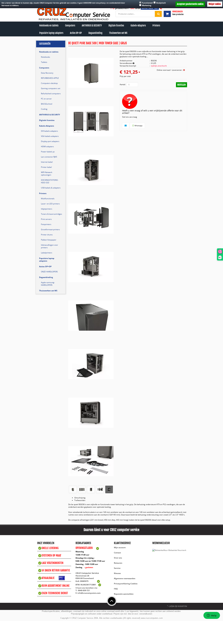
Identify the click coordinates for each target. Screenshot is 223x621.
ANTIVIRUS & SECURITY (92, 25)
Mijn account (120, 547)
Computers (70, 25)
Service (117, 568)
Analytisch (161, 3)
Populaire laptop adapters (51, 32)
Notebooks (45, 57)
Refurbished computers (51, 93)
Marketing (146, 5)
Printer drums (47, 234)
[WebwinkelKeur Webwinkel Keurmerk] (169, 550)
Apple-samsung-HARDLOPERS (48, 283)
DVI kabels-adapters (49, 131)
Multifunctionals (47, 198)
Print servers (46, 219)
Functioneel (147, 3)
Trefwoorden (79, 500)
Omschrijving (79, 497)
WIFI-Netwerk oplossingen (46, 173)
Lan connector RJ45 (49, 157)
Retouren (118, 563)
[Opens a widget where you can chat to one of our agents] (211, 615)
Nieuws (117, 573)
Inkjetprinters (46, 209)
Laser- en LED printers (50, 203)
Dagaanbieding (95, 32)
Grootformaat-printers (50, 229)
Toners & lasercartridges (51, 214)
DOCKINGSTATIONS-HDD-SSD (49, 181)
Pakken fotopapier (48, 240)
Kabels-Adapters (138, 25)
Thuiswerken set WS (118, 32)
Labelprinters (46, 252)
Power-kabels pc (48, 151)
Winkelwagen (177, 11)
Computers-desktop (49, 83)
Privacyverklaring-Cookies (125, 583)
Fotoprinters (46, 224)
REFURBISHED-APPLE (50, 78)
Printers (156, 25)
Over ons (118, 558)
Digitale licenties (116, 25)
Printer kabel (46, 167)
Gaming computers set (50, 88)
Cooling (44, 109)
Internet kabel (47, 162)
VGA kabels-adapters (50, 136)
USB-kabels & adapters (51, 187)
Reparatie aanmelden (123, 594)
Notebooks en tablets (48, 25)
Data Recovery (47, 73)
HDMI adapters (47, 146)
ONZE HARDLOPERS (49, 271)
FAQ (116, 588)
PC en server (46, 98)
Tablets (44, 62)
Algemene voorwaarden (124, 578)
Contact (117, 552)
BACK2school (46, 104)
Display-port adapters (50, 141)
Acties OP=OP (76, 32)
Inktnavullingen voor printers (49, 246)
